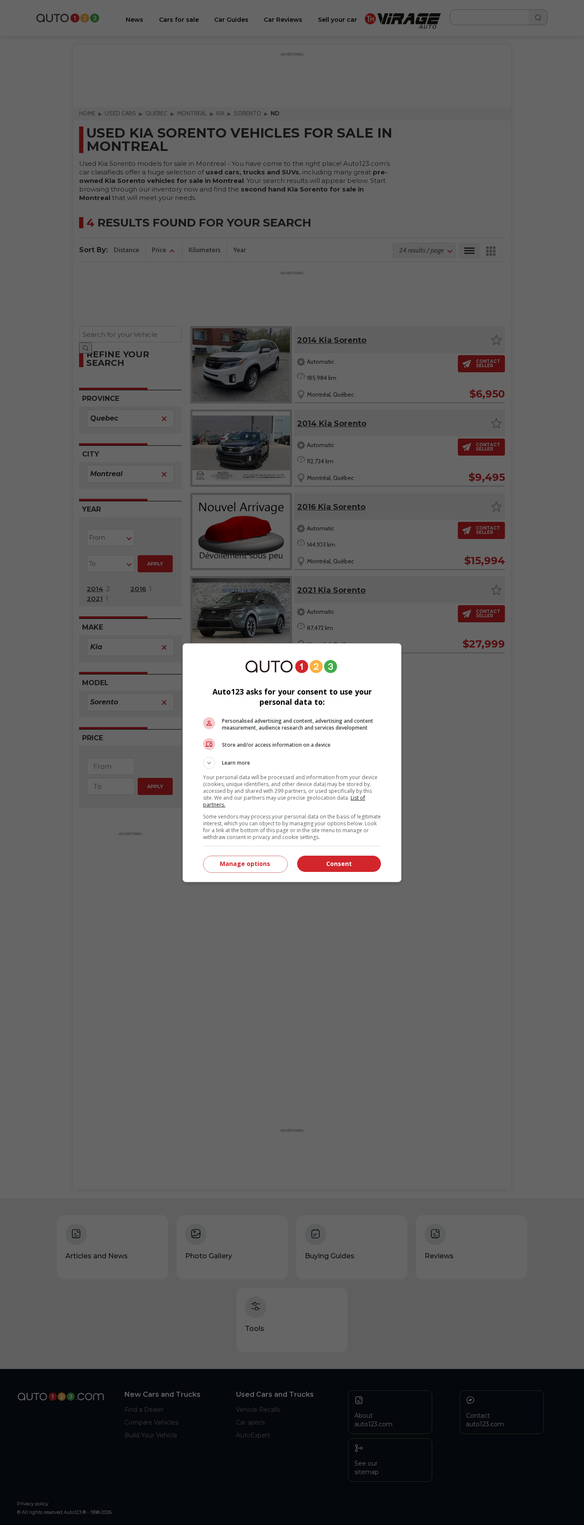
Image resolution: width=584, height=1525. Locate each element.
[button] (292, 763)
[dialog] (292, 762)
